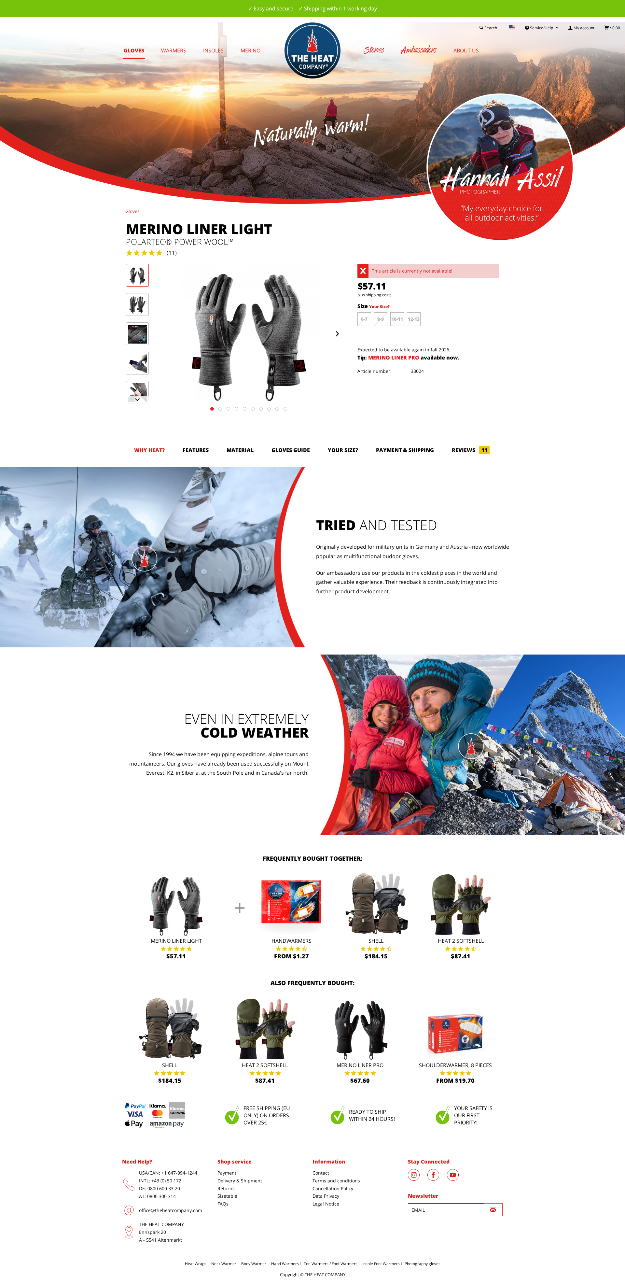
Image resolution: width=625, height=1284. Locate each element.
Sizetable (227, 1196)
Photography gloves (422, 1263)
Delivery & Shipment (239, 1181)
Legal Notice (325, 1204)
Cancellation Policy (332, 1188)
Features (196, 450)
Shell (375, 940)
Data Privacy (325, 1196)
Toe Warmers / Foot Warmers (330, 1263)
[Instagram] (417, 1178)
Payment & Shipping (405, 450)
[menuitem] (581, 28)
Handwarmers (291, 940)
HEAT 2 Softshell (461, 940)
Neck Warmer (223, 1263)
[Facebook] (437, 1178)
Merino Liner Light (176, 940)
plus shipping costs (374, 295)
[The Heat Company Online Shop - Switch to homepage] (312, 50)
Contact (320, 1173)
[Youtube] (456, 1178)
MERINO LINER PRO (394, 357)
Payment (226, 1173)
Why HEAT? (149, 450)
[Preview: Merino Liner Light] (137, 275)
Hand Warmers (285, 1263)
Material (240, 450)
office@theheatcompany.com (170, 1210)
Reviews (469, 450)
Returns (226, 1188)
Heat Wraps (195, 1263)
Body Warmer (253, 1263)
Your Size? (379, 306)
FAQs (223, 1204)
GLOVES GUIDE (290, 450)
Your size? (343, 450)
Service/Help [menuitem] (541, 28)
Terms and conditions (336, 1181)
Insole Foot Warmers (381, 1263)
